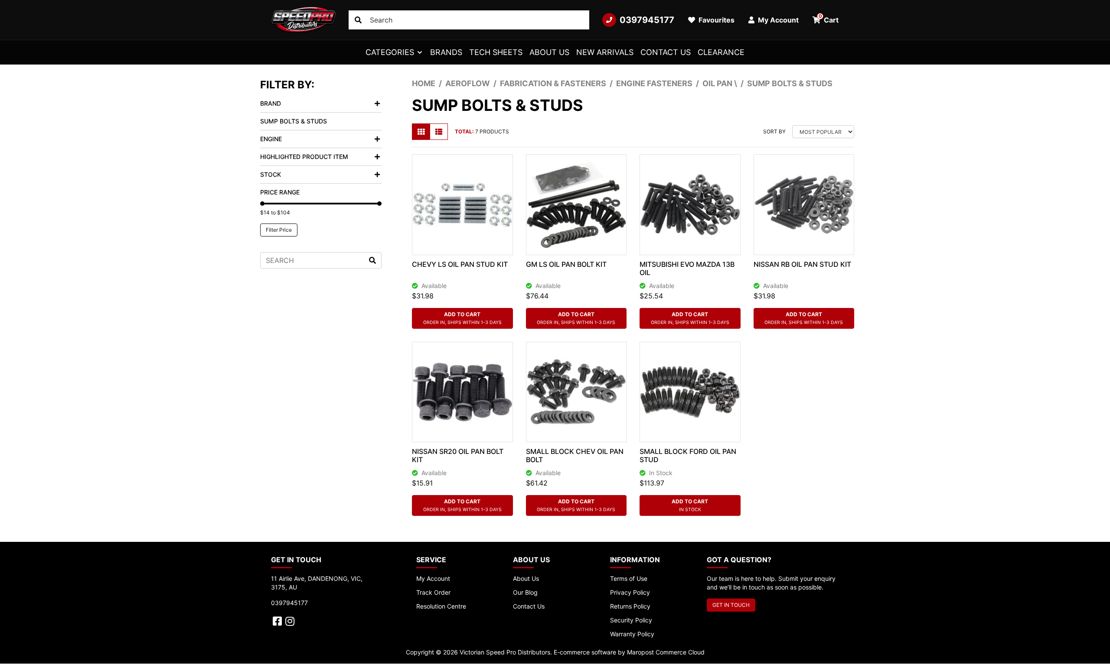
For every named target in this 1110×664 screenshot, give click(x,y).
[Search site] (358, 19)
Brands (446, 52)
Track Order (433, 592)
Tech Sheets (495, 52)
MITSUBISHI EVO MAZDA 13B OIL (687, 268)
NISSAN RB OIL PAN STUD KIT (802, 264)
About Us (549, 52)
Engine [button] (271, 139)
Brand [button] (270, 103)
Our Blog (525, 592)
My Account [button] (777, 20)
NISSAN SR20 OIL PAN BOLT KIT (457, 455)
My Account (433, 578)
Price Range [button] (280, 192)
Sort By (774, 131)
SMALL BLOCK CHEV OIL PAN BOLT (575, 455)
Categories (390, 52)
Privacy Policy (630, 592)
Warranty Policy (632, 634)
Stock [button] (270, 174)
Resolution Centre (441, 606)
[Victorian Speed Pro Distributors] (303, 20)
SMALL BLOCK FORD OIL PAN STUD (688, 455)
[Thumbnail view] (421, 131)
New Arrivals (604, 52)
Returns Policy (630, 606)
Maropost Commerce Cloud (666, 652)
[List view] (439, 131)
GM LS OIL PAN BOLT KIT (566, 264)
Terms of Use (628, 578)
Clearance (721, 52)
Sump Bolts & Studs (293, 121)
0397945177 (647, 20)
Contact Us (665, 52)
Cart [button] (829, 18)
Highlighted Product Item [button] (304, 156)
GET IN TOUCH (731, 605)
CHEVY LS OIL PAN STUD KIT (460, 264)
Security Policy (631, 620)
